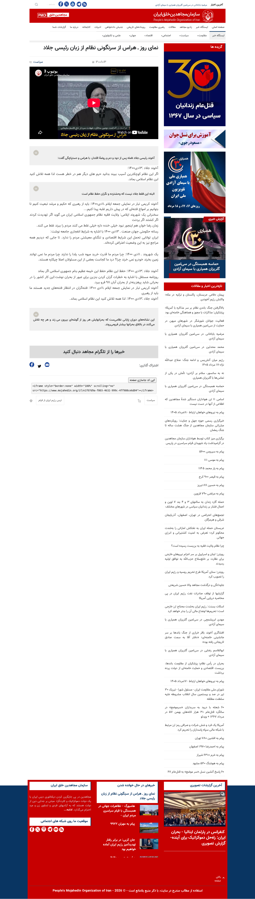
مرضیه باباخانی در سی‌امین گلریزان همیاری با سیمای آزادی (194, 336)
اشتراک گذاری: (148, 365)
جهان (132, 36)
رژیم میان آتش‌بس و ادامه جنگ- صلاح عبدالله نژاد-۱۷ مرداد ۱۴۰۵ (194, 362)
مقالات (172, 27)
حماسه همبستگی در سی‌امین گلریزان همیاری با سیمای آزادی (194, 388)
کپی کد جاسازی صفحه (142, 380)
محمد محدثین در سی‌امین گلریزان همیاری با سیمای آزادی (181, 5)
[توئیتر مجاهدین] (66, 4)
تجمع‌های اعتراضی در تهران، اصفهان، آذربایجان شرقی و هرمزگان (194, 517)
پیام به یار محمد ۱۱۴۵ (211, 468)
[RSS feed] (84, 4)
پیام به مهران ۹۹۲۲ (122, 824)
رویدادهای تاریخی (136, 27)
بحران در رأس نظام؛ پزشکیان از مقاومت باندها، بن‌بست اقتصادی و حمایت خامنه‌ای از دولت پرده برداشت (194, 668)
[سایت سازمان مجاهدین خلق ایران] (127, 16)
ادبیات (97, 27)
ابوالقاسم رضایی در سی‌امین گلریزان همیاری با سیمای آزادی (194, 653)
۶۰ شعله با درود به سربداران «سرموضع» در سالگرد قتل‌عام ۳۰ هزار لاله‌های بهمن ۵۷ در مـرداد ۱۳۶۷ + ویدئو (194, 712)
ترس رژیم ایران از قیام (50, 400)
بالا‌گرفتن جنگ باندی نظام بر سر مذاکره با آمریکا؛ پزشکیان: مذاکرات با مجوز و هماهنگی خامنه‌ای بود (194, 310)
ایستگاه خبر (202, 27)
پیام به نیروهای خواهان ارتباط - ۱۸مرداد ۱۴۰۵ (197, 412)
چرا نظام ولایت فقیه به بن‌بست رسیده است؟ (197, 546)
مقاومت (202, 36)
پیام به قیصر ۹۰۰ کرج (211, 477)
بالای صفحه (218, 877)
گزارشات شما (59, 27)
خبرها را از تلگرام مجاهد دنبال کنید (94, 351)
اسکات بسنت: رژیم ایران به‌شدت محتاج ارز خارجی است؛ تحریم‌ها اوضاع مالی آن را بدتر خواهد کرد (194, 609)
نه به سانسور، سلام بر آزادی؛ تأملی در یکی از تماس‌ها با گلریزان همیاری (194, 375)
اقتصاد (148, 36)
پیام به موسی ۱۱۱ (214, 460)
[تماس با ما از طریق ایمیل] (55, 829)
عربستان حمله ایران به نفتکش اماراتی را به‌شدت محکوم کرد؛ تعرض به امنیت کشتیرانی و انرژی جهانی (194, 533)
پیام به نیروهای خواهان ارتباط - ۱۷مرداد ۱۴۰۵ (197, 681)
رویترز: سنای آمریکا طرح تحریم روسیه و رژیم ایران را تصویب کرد (194, 574)
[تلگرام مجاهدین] (78, 4)
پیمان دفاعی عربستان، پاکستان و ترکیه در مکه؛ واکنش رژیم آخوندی (194, 297)
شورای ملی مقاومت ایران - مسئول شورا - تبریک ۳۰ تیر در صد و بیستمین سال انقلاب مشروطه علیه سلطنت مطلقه (194, 694)
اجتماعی (166, 36)
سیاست (184, 36)
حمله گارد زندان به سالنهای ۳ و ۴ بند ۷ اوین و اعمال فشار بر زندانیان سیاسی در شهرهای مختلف (194, 504)
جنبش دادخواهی (114, 27)
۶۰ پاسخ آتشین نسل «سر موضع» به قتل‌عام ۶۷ (196, 772)
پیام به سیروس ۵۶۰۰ (211, 451)
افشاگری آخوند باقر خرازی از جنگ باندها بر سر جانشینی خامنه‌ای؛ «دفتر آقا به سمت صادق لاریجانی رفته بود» (194, 638)
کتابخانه (86, 27)
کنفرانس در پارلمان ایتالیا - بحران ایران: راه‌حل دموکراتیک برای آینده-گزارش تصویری (198, 838)
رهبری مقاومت (157, 27)
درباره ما (74, 27)
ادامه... (68, 810)
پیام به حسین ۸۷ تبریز (210, 485)
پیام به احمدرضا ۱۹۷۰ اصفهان (206, 746)
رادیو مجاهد (186, 27)
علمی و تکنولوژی (111, 36)
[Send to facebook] (31, 364)
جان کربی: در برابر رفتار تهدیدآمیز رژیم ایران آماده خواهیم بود (119, 845)
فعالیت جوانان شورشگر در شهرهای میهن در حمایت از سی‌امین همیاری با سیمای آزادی (194, 323)
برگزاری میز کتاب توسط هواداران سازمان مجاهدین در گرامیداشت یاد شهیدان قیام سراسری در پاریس (194, 441)
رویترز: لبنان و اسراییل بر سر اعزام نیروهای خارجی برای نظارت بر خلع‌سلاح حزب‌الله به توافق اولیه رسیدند (194, 559)
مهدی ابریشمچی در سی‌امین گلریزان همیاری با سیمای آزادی (194, 622)
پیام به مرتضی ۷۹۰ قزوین (209, 493)
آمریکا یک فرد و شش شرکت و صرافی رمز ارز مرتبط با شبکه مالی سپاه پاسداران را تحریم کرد (194, 727)
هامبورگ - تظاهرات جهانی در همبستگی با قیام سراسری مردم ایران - (117, 811)
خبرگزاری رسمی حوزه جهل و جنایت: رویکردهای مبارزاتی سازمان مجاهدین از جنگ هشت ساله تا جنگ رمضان (194, 426)
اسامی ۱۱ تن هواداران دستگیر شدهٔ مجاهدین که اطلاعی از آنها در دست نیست (194, 401)
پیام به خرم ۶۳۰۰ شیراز (210, 755)
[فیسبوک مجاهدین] (60, 4)
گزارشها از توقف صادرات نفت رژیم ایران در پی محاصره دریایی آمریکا (194, 596)
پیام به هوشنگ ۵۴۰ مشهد (208, 763)
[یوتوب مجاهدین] (72, 4)
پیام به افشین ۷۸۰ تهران (209, 738)
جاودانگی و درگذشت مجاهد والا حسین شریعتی (196, 585)
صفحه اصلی (218, 27)
